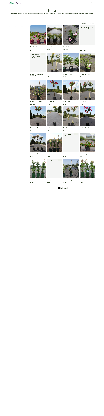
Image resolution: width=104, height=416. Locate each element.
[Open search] (89, 3)
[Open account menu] (91, 3)
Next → (65, 188)
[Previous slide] (65, 35)
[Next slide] (77, 35)
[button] (89, 23)
